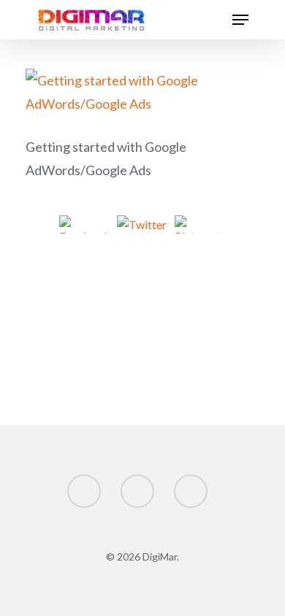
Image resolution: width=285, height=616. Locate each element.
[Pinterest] (200, 226)
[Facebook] (85, 226)
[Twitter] (143, 226)
